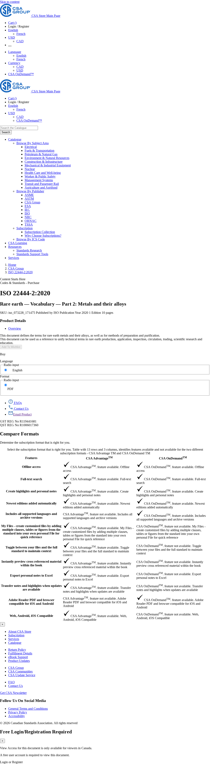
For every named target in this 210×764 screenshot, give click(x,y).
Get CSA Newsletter (13, 693)
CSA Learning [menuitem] (17, 243)
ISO (27, 213)
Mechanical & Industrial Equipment (48, 165)
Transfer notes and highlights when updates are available (31, 587)
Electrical (31, 147)
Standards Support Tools (32, 254)
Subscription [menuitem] (24, 228)
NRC (28, 217)
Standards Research (29, 250)
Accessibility (16, 716)
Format (4, 376)
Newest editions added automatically (31, 503)
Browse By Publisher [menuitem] (30, 191)
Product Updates (19, 660)
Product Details (13, 321)
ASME (29, 195)
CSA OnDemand (173, 458)
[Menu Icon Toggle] (9, 46)
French (20, 34)
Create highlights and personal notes (31, 491)
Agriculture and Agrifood (41, 187)
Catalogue (14, 642)
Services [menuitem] (13, 258)
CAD (20, 41)
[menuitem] (117, 147)
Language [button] (14, 52)
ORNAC (31, 221)
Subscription (16, 635)
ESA (28, 206)
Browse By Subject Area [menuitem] (32, 143)
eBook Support (18, 657)
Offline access (31, 467)
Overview (14, 328)
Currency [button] (14, 63)
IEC (27, 209)
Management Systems (39, 180)
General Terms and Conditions (28, 708)
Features (31, 458)
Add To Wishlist (11, 347)
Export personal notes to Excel (31, 575)
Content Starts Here (12, 279)
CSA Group (32, 202)
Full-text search (31, 479)
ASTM (29, 198)
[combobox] (19, 128)
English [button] (13, 30)
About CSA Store (19, 631)
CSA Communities (20, 671)
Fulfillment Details (20, 653)
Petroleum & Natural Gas (41, 154)
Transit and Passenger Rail (42, 184)
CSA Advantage (99, 458)
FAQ (11, 682)
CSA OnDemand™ (21, 74)
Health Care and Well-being (43, 172)
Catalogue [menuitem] (14, 139)
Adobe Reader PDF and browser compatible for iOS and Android (31, 601)
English (21, 55)
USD (11, 37)
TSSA (29, 224)
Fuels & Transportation (39, 150)
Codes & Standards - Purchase (19, 283)
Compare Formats (19, 433)
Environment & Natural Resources (47, 158)
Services (13, 639)
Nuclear (30, 169)
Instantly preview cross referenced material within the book (31, 563)
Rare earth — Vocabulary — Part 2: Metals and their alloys (63, 304)
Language (6, 361)
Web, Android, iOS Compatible (31, 615)
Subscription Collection (40, 232)
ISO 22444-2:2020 (20, 272)
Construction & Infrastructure (44, 161)
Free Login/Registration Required (36, 731)
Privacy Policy (17, 712)
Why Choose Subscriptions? (43, 235)
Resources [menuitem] (15, 246)
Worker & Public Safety (40, 176)
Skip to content (9, 1)
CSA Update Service (21, 675)
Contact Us (15, 686)
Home (12, 265)
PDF (10, 389)
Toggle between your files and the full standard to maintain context (31, 549)
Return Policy (17, 649)
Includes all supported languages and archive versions (31, 515)
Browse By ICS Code (30, 239)
